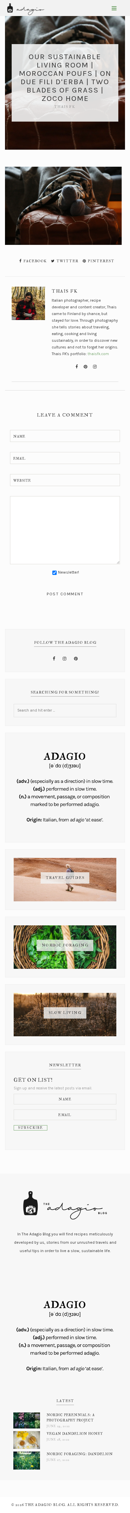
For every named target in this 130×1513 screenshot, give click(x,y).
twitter (66, 261)
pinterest (100, 261)
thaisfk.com (98, 353)
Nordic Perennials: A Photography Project (71, 1417)
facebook (34, 261)
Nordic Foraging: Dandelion (80, 1454)
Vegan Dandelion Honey (75, 1433)
